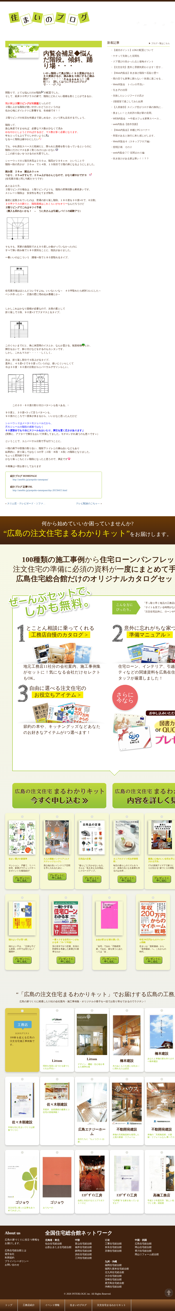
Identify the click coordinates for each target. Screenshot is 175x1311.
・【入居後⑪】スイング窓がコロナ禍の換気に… (137, 107)
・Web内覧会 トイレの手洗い (127, 84)
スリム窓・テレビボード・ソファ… (26, 503)
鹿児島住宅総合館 (114, 1283)
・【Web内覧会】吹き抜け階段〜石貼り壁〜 (135, 73)
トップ (8, 1305)
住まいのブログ (78, 1305)
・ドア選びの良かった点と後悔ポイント (132, 61)
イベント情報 (52, 1305)
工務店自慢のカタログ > (59, 634)
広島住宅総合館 (143, 1243)
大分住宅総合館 (113, 1276)
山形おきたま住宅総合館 (58, 1247)
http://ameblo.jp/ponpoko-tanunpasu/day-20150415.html (40, 490)
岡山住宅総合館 (143, 1247)
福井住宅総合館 (83, 1247)
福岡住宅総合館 (113, 1265)
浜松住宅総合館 (83, 1254)
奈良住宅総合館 (113, 1247)
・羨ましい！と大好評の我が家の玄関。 (132, 113)
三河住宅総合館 (83, 1258)
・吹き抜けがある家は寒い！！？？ (130, 158)
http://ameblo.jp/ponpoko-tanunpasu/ (30, 479)
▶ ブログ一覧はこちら (159, 43)
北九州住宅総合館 (114, 1272)
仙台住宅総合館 (53, 1243)
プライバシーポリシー (17, 1261)
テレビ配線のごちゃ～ (88, 503)
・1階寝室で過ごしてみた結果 (127, 101)
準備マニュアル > (149, 634)
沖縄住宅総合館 (113, 1286)
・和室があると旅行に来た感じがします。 (133, 135)
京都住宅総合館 (113, 1251)
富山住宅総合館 (83, 1243)
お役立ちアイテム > (57, 695)
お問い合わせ (12, 1265)
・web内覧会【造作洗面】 (125, 124)
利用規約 (9, 1257)
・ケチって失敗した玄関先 (125, 55)
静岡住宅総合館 (83, 1251)
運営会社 (9, 1254)
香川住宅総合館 (143, 1251)
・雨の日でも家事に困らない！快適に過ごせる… (137, 78)
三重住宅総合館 (113, 1243)
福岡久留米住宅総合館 (117, 1268)
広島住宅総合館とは (15, 1250)
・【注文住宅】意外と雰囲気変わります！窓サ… (137, 67)
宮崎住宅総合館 (113, 1279)
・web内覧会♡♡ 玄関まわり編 (127, 152)
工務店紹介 (29, 1305)
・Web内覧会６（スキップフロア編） (131, 141)
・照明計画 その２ (121, 147)
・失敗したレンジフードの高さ (127, 95)
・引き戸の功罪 (119, 90)
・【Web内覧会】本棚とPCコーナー (130, 130)
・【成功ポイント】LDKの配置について (132, 50)
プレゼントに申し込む (22, 879)
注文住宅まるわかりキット (111, 1305)
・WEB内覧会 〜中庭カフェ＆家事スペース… (136, 118)
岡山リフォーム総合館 (147, 1254)
